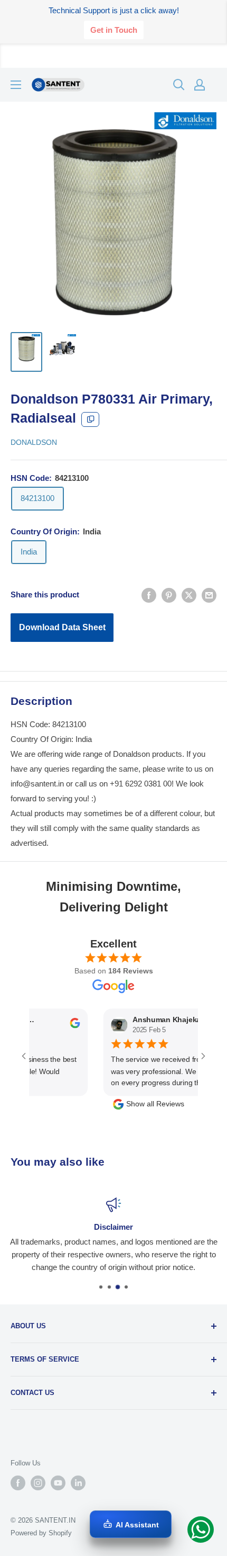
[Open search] (179, 85)
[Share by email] (209, 595)
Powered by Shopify (41, 1533)
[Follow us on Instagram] (38, 1482)
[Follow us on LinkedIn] (78, 1482)
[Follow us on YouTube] (58, 1482)
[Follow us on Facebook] (18, 1482)
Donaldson (34, 442)
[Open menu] (16, 85)
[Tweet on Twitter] (189, 595)
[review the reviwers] (64, 1026)
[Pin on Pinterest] (169, 595)
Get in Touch (113, 30)
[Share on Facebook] (148, 595)
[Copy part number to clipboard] (90, 419)
